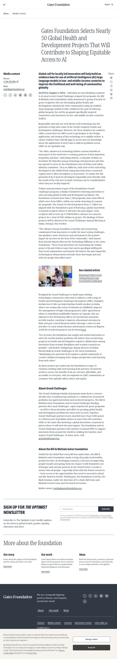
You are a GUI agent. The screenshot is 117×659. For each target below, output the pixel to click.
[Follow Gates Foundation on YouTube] (25, 95)
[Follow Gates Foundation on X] (5, 95)
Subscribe (106, 509)
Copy (111, 98)
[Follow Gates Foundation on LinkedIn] (15, 95)
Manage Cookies (91, 639)
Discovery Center (83, 622)
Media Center (19, 13)
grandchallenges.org (49, 438)
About (41, 610)
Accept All (91, 647)
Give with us (101, 622)
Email (111, 77)
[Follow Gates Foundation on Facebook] (10, 95)
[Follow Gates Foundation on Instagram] (20, 95)
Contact (41, 622)
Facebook (111, 86)
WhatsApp (111, 94)
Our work (53, 610)
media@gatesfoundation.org (68, 488)
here (83, 329)
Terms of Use (32, 653)
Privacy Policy (95, 515)
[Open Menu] (4, 4)
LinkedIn (111, 90)
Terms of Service (107, 515)
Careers (68, 622)
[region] (58, 644)
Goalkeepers (43, 627)
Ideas (6, 13)
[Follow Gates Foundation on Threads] (30, 95)
